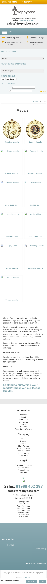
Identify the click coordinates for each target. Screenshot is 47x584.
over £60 (13, 38)
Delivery (23, 472)
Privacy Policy (23, 470)
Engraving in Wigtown (23, 429)
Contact (23, 426)
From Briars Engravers (13, 43)
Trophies (23, 441)
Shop (23, 439)
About (23, 417)
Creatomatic (27, 577)
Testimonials (23, 419)
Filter (43, 91)
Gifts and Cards (23, 448)
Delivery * (37, 38)
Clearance (24, 455)
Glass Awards (23, 446)
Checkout (27, 2)
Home (35, 101)
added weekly (37, 43)
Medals (23, 443)
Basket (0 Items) (10, 2)
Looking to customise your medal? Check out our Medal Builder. (21, 387)
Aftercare (23, 415)
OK (43, 581)
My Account (23, 422)
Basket (23, 424)
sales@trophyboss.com (23, 23)
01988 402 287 (27, 20)
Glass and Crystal (23, 450)
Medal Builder (23, 453)
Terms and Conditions (23, 465)
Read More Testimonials (36, 563)
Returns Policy (23, 467)
